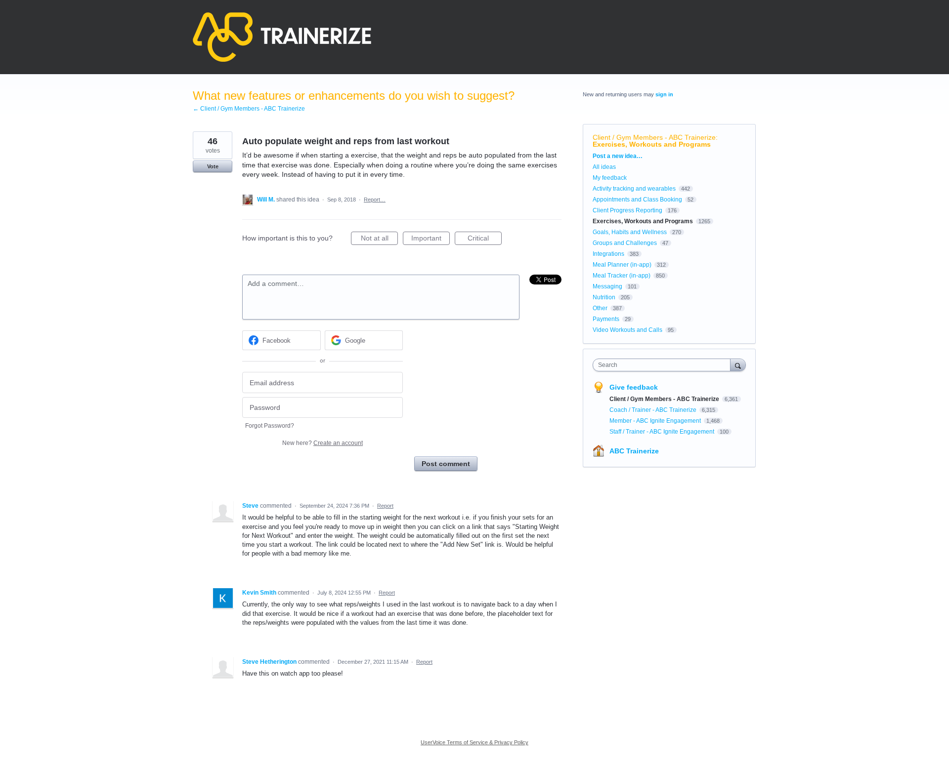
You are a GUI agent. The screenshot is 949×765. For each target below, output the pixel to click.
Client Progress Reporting (627, 210)
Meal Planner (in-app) (622, 264)
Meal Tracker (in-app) (621, 275)
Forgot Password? (269, 425)
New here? (322, 443)
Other (600, 308)
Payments (606, 319)
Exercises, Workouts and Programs (652, 144)
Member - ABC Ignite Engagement (655, 420)
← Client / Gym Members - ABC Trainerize (249, 108)
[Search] (738, 365)
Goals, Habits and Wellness (630, 232)
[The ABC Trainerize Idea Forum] (282, 37)
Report (385, 506)
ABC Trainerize (634, 451)
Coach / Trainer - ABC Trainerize (653, 409)
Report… (375, 199)
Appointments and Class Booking (637, 199)
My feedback (610, 177)
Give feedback (633, 387)
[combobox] (664, 365)
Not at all (379, 239)
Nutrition (604, 297)
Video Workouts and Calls (627, 329)
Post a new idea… (618, 156)
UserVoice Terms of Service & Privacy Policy (474, 742)
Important (430, 239)
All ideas (604, 166)
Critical (485, 239)
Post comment (446, 464)
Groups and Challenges (625, 243)
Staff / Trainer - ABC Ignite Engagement (662, 431)
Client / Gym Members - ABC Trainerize (654, 137)
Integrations (608, 253)
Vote (212, 166)
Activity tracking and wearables (634, 188)
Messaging (607, 286)
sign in (664, 94)
